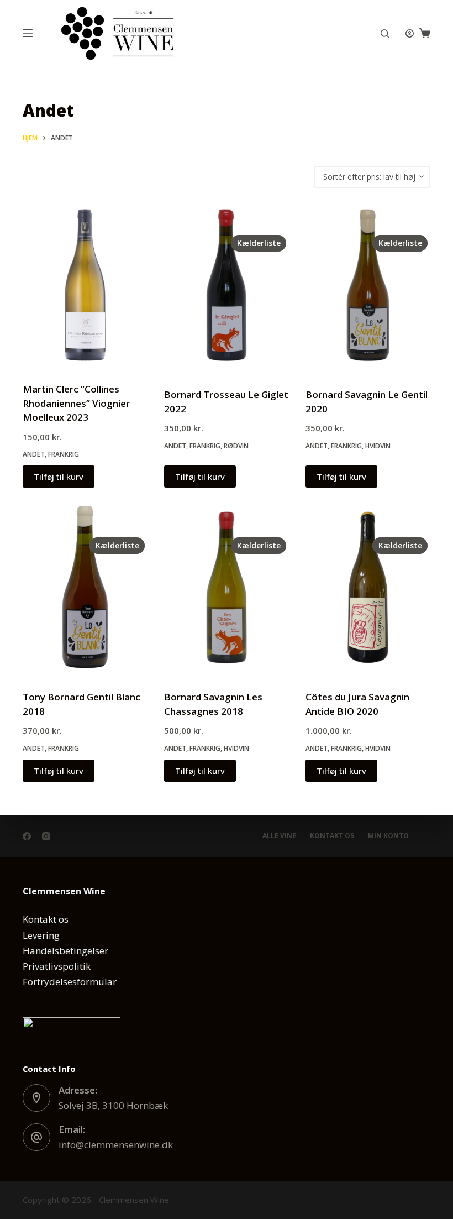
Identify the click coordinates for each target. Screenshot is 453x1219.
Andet (34, 454)
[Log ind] (409, 33)
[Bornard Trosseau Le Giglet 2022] (226, 285)
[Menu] (28, 33)
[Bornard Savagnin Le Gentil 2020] (367, 285)
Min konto (388, 835)
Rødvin (236, 446)
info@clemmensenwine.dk (116, 1144)
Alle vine (279, 835)
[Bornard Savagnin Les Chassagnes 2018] (226, 587)
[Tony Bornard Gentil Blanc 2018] (85, 587)
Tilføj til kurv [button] (58, 476)
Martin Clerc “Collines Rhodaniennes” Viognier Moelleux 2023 (76, 403)
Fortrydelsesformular (70, 981)
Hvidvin (378, 446)
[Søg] (385, 33)
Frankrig (63, 454)
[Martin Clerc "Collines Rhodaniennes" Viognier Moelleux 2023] (85, 285)
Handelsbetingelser (65, 950)
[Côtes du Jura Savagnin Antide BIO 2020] (367, 587)
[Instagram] (46, 836)
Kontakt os (332, 835)
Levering (41, 935)
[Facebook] (27, 836)
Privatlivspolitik (57, 966)
